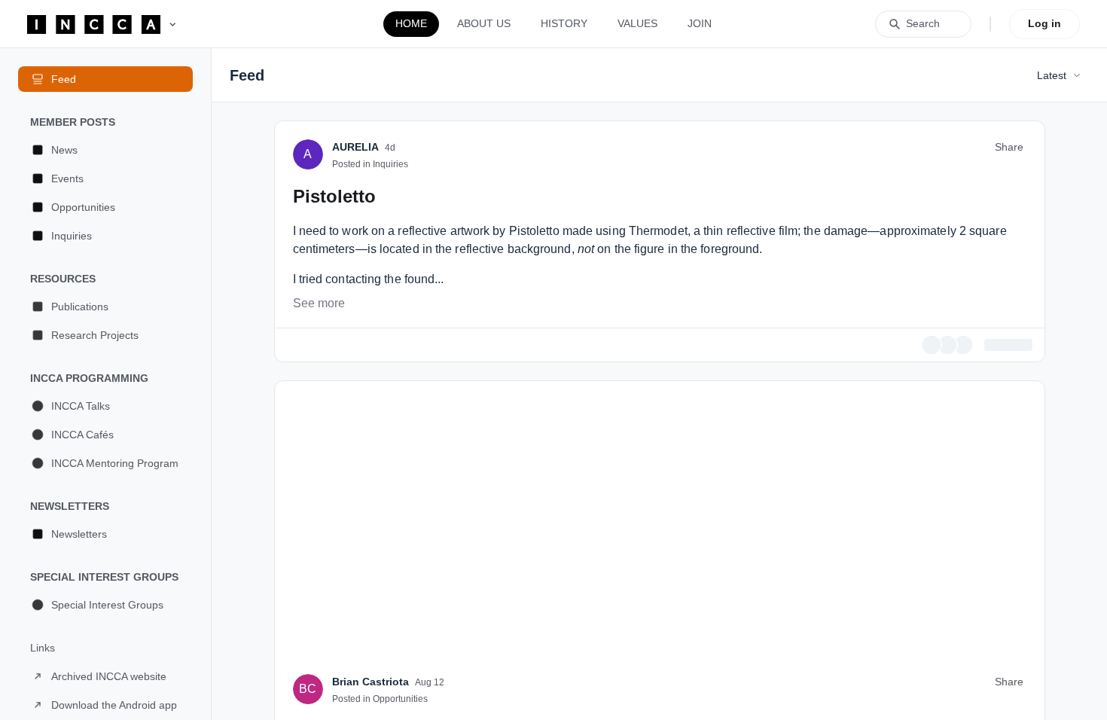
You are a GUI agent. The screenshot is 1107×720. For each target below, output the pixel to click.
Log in (1044, 23)
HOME (411, 23)
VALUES (637, 23)
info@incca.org (631, 268)
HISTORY (564, 23)
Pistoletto (334, 387)
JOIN (700, 23)
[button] (105, 150)
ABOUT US (484, 23)
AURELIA (355, 338)
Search (923, 23)
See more (319, 494)
